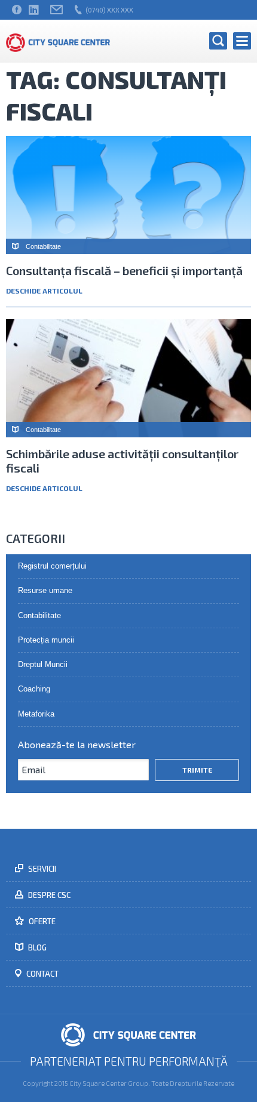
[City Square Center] (58, 41)
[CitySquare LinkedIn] (33, 10)
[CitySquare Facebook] (17, 10)
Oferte (41, 921)
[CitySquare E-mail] (56, 10)
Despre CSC (48, 895)
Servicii (41, 868)
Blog (36, 947)
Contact (42, 973)
